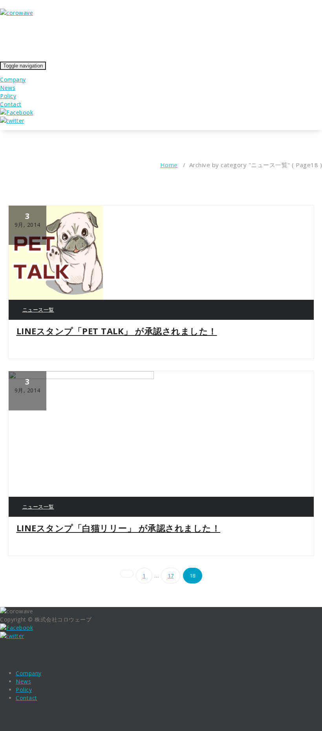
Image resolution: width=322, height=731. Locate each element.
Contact (11, 104)
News (7, 87)
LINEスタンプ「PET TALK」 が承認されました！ (116, 331)
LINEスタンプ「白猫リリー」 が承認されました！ (118, 528)
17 (171, 575)
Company (13, 79)
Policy (8, 96)
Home (169, 165)
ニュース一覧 (38, 309)
